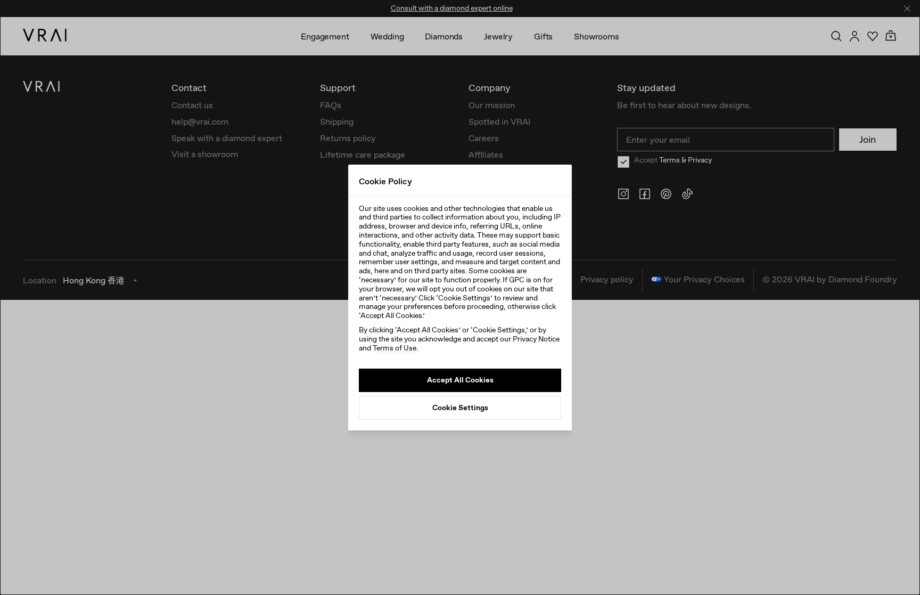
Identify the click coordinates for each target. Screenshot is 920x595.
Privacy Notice (536, 338)
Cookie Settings (460, 407)
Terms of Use (394, 348)
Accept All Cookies (460, 379)
